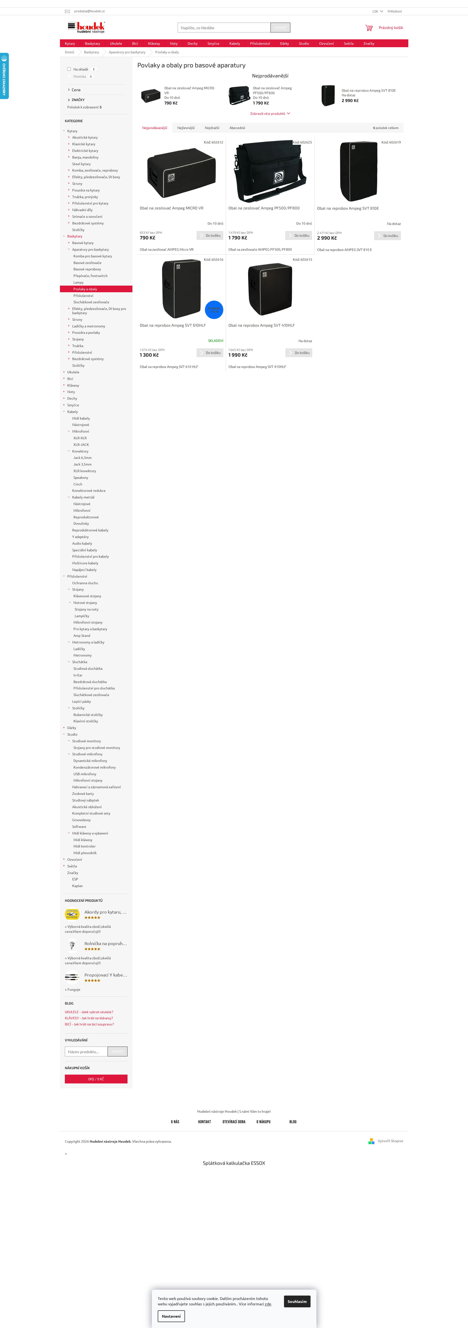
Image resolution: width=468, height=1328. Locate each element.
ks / (96, 1079)
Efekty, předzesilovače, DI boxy (96, 177)
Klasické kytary (83, 144)
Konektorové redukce (89, 490)
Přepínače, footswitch (90, 275)
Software (79, 826)
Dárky (71, 727)
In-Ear (77, 675)
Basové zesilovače (87, 262)
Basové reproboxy (87, 269)
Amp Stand (81, 635)
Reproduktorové (86, 517)
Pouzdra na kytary (86, 190)
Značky (72, 872)
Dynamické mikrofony (90, 760)
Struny (77, 183)
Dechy (72, 398)
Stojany (78, 339)
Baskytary (74, 236)
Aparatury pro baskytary (90, 249)
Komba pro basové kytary (92, 256)
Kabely (72, 411)
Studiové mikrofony (87, 754)
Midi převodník (85, 852)
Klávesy (73, 385)
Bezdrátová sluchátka (90, 681)
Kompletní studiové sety (91, 813)
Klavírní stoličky (85, 721)
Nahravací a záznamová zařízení (96, 787)
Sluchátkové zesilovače (91, 302)
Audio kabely (82, 543)
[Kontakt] (204, 1121)
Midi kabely (81, 418)
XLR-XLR (80, 438)
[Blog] (293, 1121)
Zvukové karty (83, 793)
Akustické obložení (87, 806)
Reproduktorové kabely (90, 530)
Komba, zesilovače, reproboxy (95, 170)
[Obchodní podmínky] (263, 1121)
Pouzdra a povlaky (86, 332)
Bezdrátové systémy (88, 223)
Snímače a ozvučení (87, 216)
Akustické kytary (85, 137)
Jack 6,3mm (82, 457)
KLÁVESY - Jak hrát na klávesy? (89, 1018)
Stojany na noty (87, 609)
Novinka (82, 76)
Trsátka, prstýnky (85, 196)
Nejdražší (212, 127)
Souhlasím (297, 1301)
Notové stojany (85, 602)
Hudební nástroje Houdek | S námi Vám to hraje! (234, 1111)
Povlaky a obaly (85, 289)
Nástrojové (80, 424)
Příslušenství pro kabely (90, 556)
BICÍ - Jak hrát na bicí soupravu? (89, 1024)
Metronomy (82, 655)
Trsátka (77, 345)
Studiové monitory (86, 741)
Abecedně (237, 127)
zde (268, 1303)
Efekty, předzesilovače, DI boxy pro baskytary (99, 310)
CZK (375, 11)
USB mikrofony (84, 774)
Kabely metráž (83, 497)
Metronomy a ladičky (88, 642)
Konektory (80, 451)
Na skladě (84, 69)
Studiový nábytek (85, 800)
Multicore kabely (85, 563)
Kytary (72, 131)
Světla (72, 866)
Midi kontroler (84, 846)
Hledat (280, 27)
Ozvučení (74, 859)
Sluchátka (79, 661)
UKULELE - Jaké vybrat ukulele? (89, 1012)
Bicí (70, 378)
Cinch (77, 484)
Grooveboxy (81, 819)
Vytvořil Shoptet (390, 1140)
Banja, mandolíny (85, 157)
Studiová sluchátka (87, 668)
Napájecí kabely (84, 569)
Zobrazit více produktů (267, 113)
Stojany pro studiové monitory (96, 747)
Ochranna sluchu (85, 583)
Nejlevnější (186, 127)
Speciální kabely (84, 550)
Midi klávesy (82, 839)
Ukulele (73, 372)
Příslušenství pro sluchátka (94, 688)
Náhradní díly (82, 209)
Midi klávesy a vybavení (90, 833)
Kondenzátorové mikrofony (94, 767)
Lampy (78, 282)
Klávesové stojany (87, 596)
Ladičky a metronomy (88, 326)
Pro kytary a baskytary (90, 629)
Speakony (80, 477)
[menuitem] (70, 43)
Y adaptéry (80, 536)
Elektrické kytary (85, 150)
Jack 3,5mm (82, 464)
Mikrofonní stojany (87, 622)
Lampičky (82, 615)
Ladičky (79, 648)
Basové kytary (83, 242)
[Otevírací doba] (234, 1121)
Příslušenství (83, 295)
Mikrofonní (80, 431)
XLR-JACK (81, 444)
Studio (72, 734)
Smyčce (73, 405)
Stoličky (78, 229)
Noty (71, 391)
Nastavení (171, 1316)
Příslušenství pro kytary (90, 203)
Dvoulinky (81, 523)
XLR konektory (84, 470)
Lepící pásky (81, 701)
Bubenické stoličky (88, 714)
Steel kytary (81, 163)
